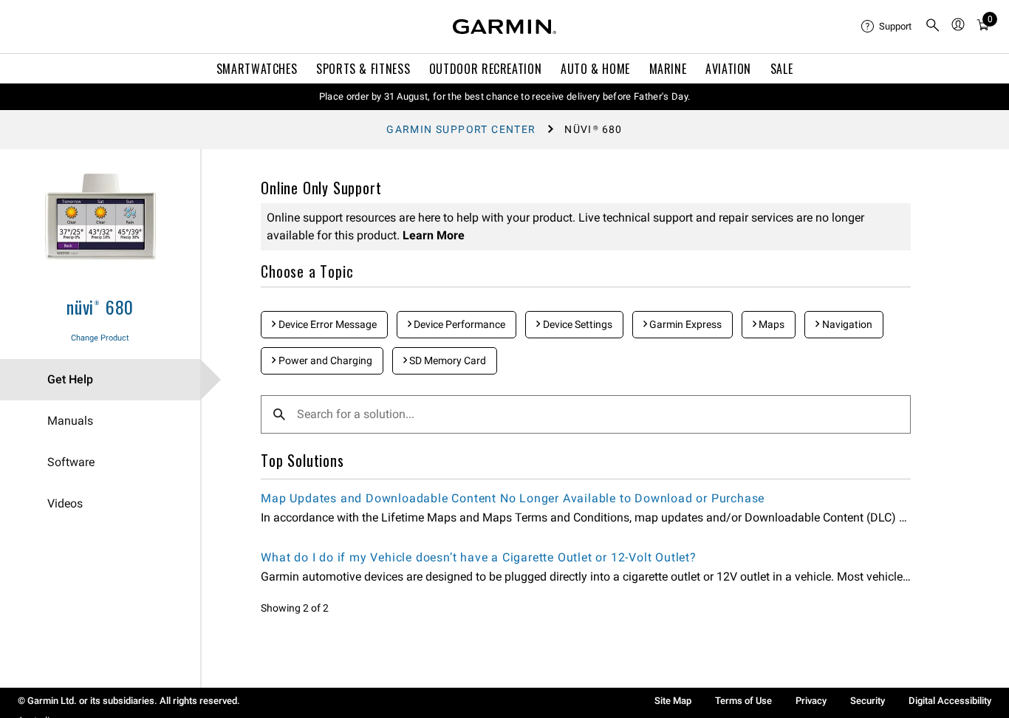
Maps (770, 324)
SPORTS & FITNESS (363, 69)
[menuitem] (887, 26)
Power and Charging (324, 360)
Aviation (728, 69)
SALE (781, 69)
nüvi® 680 (100, 306)
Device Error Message (326, 324)
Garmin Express (684, 324)
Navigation (846, 324)
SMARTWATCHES (257, 69)
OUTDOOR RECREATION (485, 69)
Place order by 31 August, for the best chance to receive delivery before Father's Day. (505, 96)
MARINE (668, 69)
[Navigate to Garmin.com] (504, 26)
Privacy (811, 700)
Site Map (672, 700)
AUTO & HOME (595, 69)
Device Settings (576, 324)
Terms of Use (743, 700)
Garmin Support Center (461, 129)
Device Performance (458, 324)
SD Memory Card (446, 360)
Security (867, 700)
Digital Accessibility (950, 700)
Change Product (100, 338)
